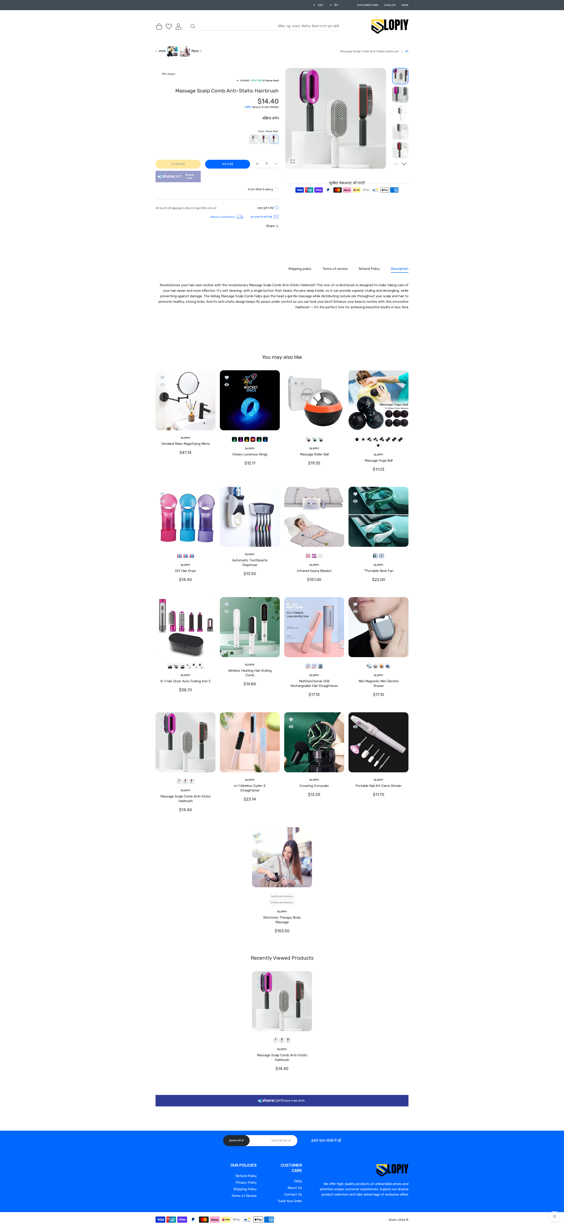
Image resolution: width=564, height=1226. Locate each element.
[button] (404, 164)
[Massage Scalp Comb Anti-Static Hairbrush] (185, 742)
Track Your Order (289, 1201)
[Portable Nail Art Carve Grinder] (378, 742)
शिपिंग (248, 107)
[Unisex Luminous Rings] (250, 400)
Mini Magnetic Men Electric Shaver (378, 683)
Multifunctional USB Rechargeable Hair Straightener (314, 683)
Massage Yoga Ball (379, 461)
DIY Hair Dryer (185, 571)
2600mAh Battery (282, 896)
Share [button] (270, 226)
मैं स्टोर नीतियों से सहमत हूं (260, 189)
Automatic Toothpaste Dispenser (249, 562)
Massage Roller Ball (314, 454)
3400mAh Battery (281, 902)
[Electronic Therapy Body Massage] (282, 857)
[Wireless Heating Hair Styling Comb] (250, 627)
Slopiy (393, 1219)
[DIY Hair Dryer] (185, 517)
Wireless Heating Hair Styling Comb (250, 673)
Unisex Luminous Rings (250, 454)
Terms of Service (244, 1196)
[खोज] (192, 26)
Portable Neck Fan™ (378, 571)
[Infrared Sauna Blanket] (314, 517)
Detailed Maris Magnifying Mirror (185, 444)
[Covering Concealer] (314, 742)
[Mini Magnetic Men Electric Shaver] (378, 627)
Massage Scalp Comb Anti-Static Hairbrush (185, 798)
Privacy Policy (246, 1183)
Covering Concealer (314, 786)
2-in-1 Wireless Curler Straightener (249, 788)
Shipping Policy (245, 1189)
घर (406, 51)
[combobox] (264, 26)
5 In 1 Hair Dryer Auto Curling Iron (185, 681)
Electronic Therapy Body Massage (282, 920)
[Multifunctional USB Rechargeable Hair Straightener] (314, 627)
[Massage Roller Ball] (314, 400)
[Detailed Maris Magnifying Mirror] (185, 400)
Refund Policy (246, 1176)
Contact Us (293, 1194)
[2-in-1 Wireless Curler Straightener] (250, 742)
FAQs (298, 1181)
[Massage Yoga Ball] (378, 400)
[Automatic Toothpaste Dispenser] (250, 517)
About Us (295, 1188)
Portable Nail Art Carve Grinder (379, 786)
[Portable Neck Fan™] (378, 517)
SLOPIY (378, 454)
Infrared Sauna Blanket (314, 571)
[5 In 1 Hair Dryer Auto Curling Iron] (185, 627)
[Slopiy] (389, 26)
